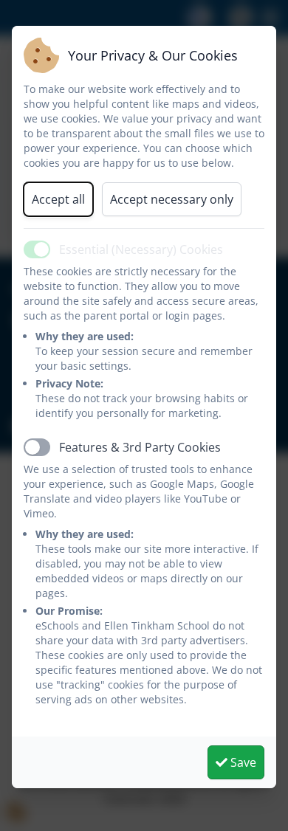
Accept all (58, 199)
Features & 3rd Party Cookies (140, 447)
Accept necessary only (171, 199)
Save (241, 762)
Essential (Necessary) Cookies (141, 249)
